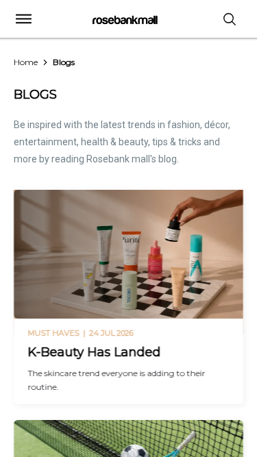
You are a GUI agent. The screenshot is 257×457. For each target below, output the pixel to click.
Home (26, 62)
